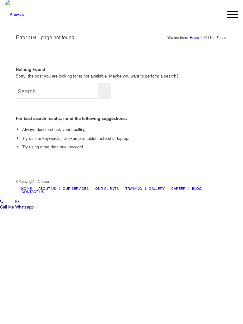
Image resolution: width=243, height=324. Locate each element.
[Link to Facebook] (213, 181)
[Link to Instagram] (222, 181)
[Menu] (229, 14)
